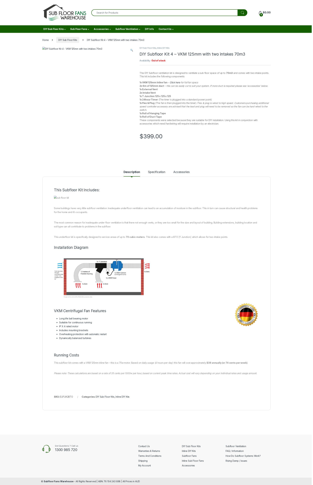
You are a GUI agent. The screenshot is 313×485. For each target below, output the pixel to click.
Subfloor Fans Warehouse (59, 481)
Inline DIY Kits (163, 48)
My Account (144, 465)
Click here (175, 82)
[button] (131, 50)
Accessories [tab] (181, 172)
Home (45, 40)
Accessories (101, 29)
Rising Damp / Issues (236, 460)
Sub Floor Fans (78, 29)
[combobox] (164, 12)
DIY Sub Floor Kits (53, 29)
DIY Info (149, 29)
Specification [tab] (156, 172)
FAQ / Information (235, 451)
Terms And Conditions (149, 455)
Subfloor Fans (189, 455)
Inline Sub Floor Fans (193, 460)
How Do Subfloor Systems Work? (243, 455)
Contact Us (165, 29)
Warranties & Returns (149, 451)
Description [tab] (132, 172)
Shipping (143, 460)
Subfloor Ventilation (126, 29)
